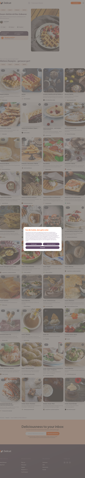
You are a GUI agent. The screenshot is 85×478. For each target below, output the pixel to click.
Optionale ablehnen (51, 244)
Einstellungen (34, 244)
